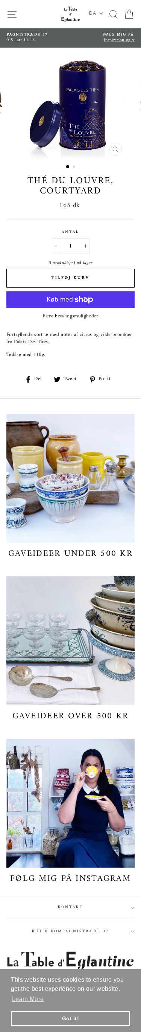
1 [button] (68, 167)
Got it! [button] (70, 1018)
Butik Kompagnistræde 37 (70, 931)
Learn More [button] (28, 999)
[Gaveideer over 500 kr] (70, 640)
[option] (70, 38)
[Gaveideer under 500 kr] (70, 478)
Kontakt (70, 907)
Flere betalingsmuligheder (70, 316)
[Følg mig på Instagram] (70, 803)
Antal (70, 232)
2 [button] (75, 167)
